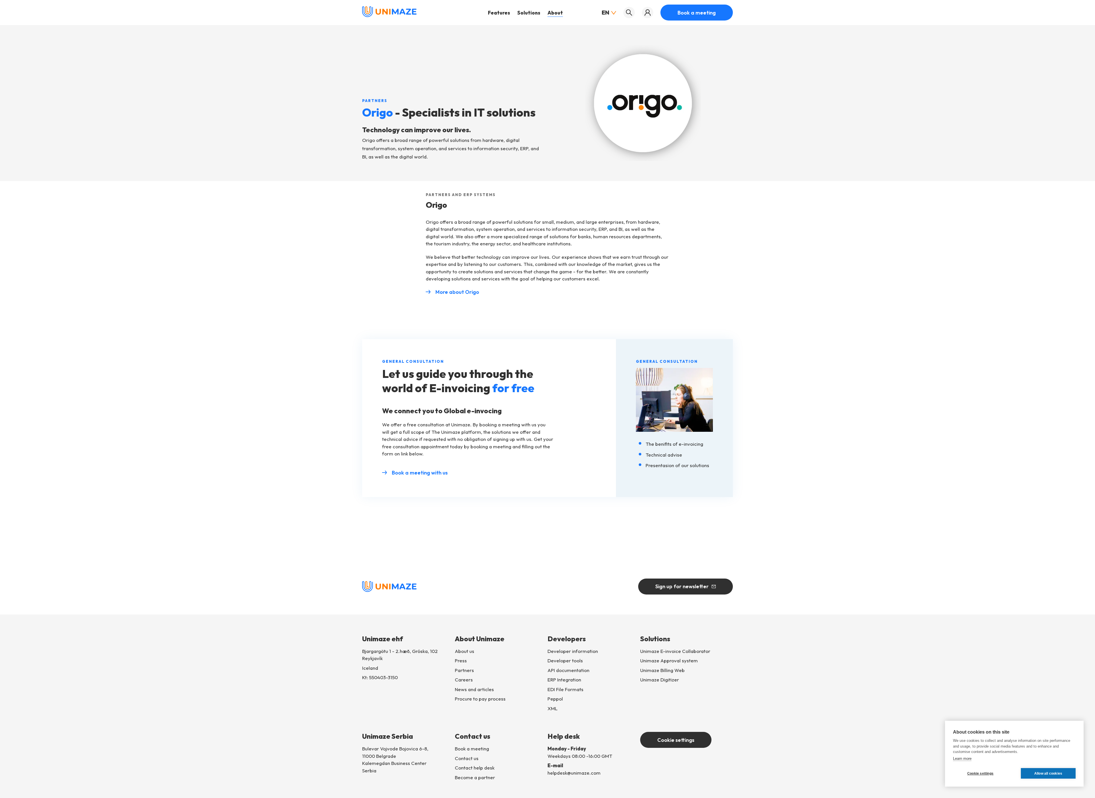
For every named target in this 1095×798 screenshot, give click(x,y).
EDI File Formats (565, 689)
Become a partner (475, 777)
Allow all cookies (1048, 773)
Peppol (555, 699)
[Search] (629, 12)
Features (499, 13)
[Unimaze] (389, 16)
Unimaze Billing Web (662, 670)
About (555, 13)
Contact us (466, 758)
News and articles (474, 689)
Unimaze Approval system (669, 660)
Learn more (962, 758)
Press (461, 660)
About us (464, 651)
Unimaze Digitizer (659, 680)
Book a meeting (697, 12)
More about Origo (457, 292)
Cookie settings (675, 740)
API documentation (568, 670)
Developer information (573, 651)
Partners (464, 670)
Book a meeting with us (420, 472)
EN (605, 12)
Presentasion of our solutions (677, 465)
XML (552, 708)
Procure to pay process (480, 699)
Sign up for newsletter (682, 586)
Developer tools (565, 660)
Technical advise (664, 455)
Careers (464, 680)
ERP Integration (564, 680)
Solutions (528, 13)
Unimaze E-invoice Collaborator (675, 651)
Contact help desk (474, 768)
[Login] (647, 12)
